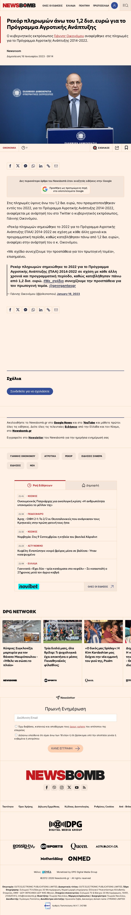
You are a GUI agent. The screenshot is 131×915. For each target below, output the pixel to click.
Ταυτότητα (7, 806)
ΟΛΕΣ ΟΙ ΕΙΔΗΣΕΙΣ (52, 5)
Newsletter (35, 437)
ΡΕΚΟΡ (68, 456)
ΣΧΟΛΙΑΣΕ (104, 148)
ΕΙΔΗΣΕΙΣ (15, 465)
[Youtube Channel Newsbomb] (76, 787)
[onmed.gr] (79, 858)
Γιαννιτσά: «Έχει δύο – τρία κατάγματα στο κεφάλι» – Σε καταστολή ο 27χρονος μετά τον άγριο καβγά (62, 570)
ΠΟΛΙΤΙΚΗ (84, 5)
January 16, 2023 (68, 294)
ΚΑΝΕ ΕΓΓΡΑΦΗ (61, 748)
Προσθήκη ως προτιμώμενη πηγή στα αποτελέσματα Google (68, 189)
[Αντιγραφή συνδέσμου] (117, 148)
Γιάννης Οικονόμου (69, 36)
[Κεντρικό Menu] (125, 5)
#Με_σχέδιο (53, 281)
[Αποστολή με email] (56, 166)
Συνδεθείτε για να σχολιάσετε (29, 391)
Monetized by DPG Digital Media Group (77, 872)
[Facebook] (46, 787)
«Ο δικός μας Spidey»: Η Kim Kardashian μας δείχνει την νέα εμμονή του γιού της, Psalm (102, 654)
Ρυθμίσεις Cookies (104, 806)
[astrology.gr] (107, 846)
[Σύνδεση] (114, 5)
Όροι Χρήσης (26, 806)
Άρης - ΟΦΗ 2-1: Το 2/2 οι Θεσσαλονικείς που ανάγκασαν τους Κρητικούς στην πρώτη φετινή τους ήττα (58, 520)
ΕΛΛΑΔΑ (70, 5)
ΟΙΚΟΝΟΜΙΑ (9, 147)
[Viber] (54, 787)
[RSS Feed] (84, 787)
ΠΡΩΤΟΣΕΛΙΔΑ (101, 5)
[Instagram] (61, 787)
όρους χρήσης (77, 726)
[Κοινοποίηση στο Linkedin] (40, 166)
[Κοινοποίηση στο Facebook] (10, 166)
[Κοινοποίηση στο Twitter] (17, 166)
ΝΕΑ (32, 465)
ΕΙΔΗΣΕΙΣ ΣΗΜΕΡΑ (92, 456)
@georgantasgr (62, 286)
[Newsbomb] (65, 775)
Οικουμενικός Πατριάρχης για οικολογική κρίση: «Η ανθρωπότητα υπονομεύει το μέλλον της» (61, 503)
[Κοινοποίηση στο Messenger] (25, 166)
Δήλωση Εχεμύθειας (49, 806)
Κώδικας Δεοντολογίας (77, 806)
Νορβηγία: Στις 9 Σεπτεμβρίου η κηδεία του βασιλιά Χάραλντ (57, 537)
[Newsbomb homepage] (19, 5)
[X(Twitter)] (69, 787)
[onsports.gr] (52, 846)
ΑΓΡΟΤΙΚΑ (50, 456)
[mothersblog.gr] (52, 858)
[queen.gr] (79, 846)
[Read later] (126, 148)
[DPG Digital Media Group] (65, 826)
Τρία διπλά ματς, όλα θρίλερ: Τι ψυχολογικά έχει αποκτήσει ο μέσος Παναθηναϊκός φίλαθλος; (60, 656)
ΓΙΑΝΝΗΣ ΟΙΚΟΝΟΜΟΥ (22, 456)
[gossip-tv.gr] (24, 846)
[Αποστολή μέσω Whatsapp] (33, 166)
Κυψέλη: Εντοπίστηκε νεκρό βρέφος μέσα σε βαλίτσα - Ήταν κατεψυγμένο (57, 552)
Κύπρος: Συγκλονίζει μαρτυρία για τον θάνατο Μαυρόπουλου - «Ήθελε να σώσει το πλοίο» (20, 656)
